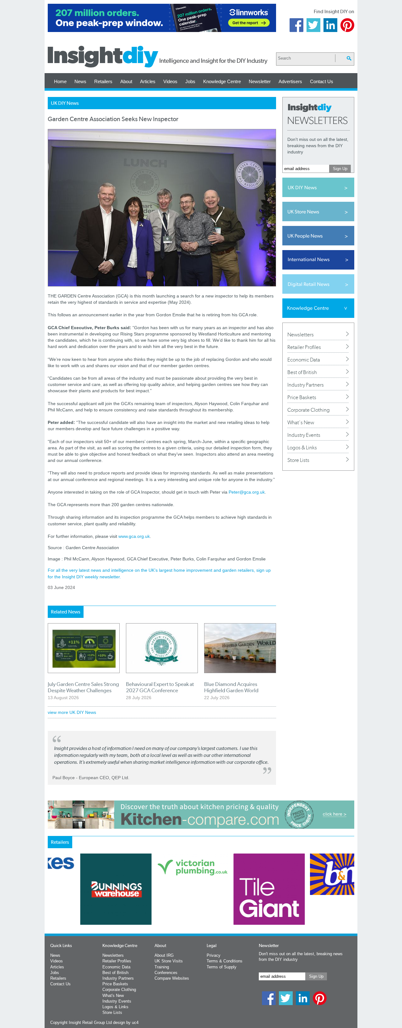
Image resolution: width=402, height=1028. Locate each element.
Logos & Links (302, 447)
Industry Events (303, 435)
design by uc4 (126, 1022)
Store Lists (298, 460)
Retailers (103, 81)
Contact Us (321, 81)
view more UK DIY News (72, 712)
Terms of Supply (221, 967)
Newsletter (260, 81)
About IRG (164, 955)
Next (226, 905)
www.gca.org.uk (134, 536)
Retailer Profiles (304, 347)
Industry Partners (305, 385)
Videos (170, 81)
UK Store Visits (169, 961)
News (80, 81)
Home (60, 81)
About (126, 81)
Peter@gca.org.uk (247, 492)
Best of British (302, 372)
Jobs (190, 81)
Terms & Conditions (224, 961)
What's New (300, 422)
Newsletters (300, 334)
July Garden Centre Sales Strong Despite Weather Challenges (83, 687)
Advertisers (290, 81)
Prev (51, 905)
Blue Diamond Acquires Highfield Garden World (231, 687)
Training (162, 967)
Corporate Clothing (308, 410)
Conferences (166, 972)
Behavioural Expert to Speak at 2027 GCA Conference (160, 687)
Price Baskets (301, 397)
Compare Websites (172, 978)
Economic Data (303, 359)
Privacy (213, 955)
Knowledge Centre (222, 81)
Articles (147, 81)
